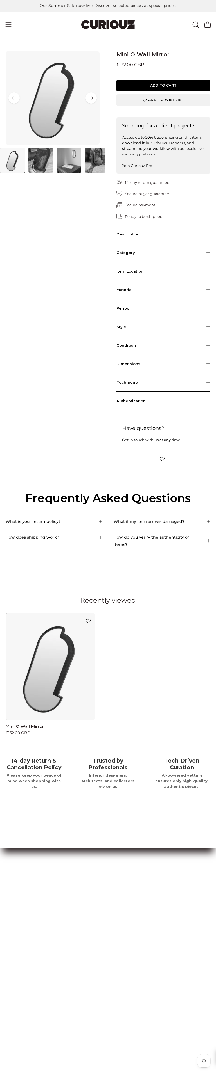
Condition (126, 345)
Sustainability (19, 1026)
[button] (195, 25)
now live (84, 5)
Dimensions (128, 364)
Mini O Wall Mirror (25, 726)
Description (128, 234)
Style (121, 326)
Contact (13, 1009)
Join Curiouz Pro (137, 165)
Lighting (14, 922)
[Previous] (14, 98)
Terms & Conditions (25, 959)
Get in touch (133, 440)
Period (123, 308)
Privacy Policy (19, 968)
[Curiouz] (108, 24)
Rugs (11, 930)
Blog (10, 1018)
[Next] (91, 98)
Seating (13, 897)
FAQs (11, 984)
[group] (108, 6)
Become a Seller (130, 897)
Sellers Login (126, 905)
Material (124, 289)
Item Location (129, 271)
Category (125, 252)
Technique (127, 382)
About (12, 993)
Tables (12, 905)
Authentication (131, 401)
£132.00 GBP (18, 733)
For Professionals (131, 914)
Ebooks (13, 1001)
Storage (13, 914)
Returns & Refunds (24, 976)
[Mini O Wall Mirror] (12, 160)
